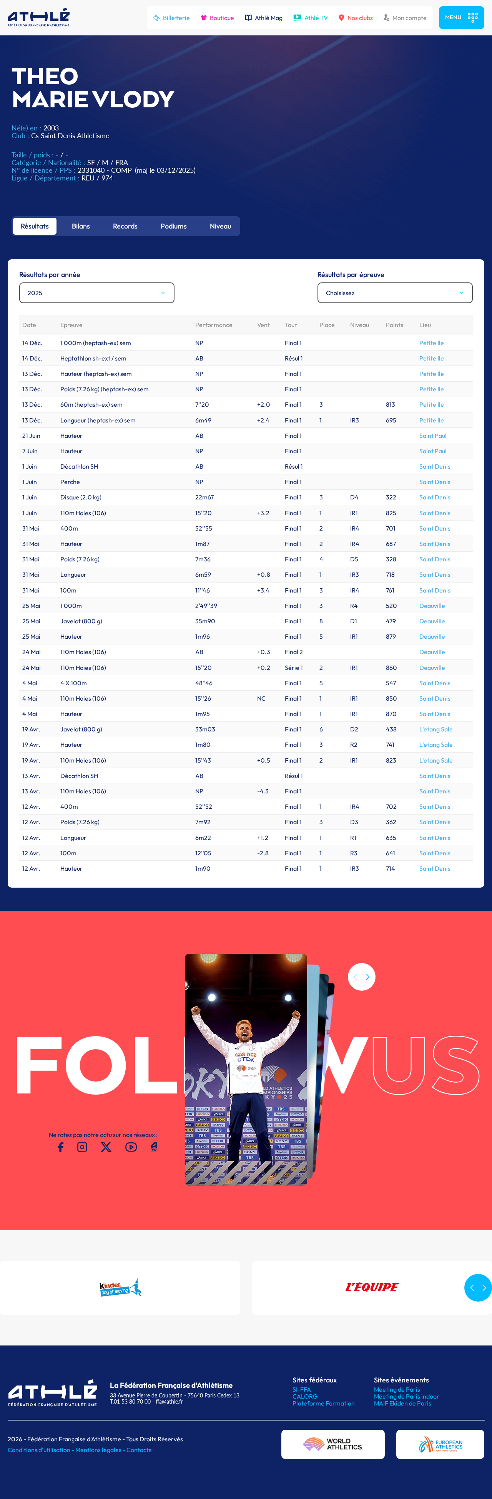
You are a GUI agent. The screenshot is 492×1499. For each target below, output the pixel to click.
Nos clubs (360, 17)
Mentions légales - (100, 1450)
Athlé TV (316, 17)
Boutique (222, 17)
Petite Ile (431, 343)
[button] (368, 976)
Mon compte (409, 17)
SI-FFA (302, 1389)
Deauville (432, 605)
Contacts (138, 1450)
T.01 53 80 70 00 (130, 1401)
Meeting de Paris (397, 1389)
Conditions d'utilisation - (41, 1450)
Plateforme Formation (324, 1403)
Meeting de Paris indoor (406, 1396)
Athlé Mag (269, 17)
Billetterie (176, 17)
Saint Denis (434, 466)
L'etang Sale (436, 729)
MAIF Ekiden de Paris (402, 1403)
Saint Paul (433, 435)
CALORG (305, 1396)
